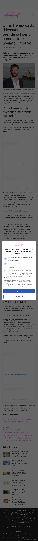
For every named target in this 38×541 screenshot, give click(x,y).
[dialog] (19, 270)
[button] (19, 267)
